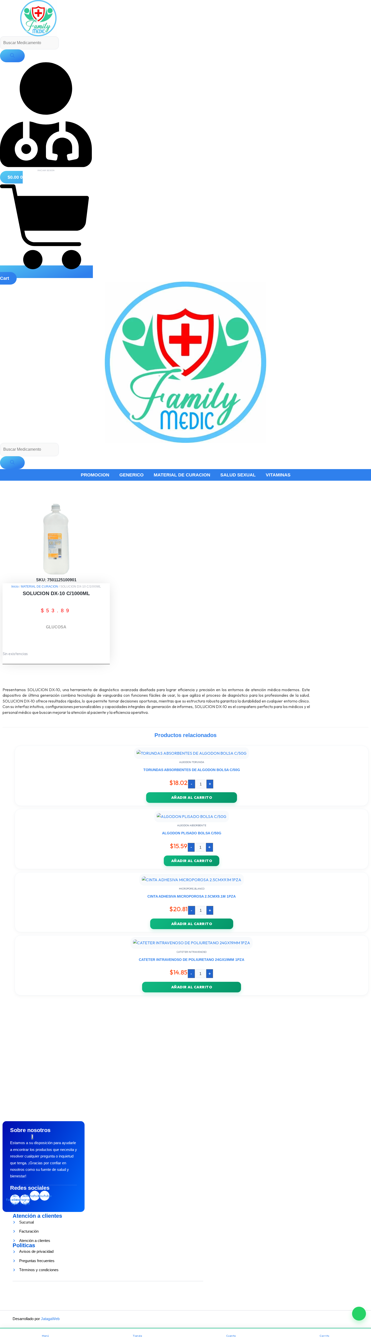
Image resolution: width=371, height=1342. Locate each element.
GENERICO (131, 474)
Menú (45, 1335)
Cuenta (231, 1335)
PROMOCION (95, 474)
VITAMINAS (278, 474)
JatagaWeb (50, 1319)
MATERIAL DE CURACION (182, 474)
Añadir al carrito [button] (191, 797)
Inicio (15, 586)
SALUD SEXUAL (238, 474)
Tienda (137, 1335)
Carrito (324, 1335)
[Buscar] (12, 55)
